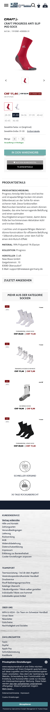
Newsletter (7, 619)
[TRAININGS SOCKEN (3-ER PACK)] (25, 358)
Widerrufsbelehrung (11, 543)
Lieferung (6, 533)
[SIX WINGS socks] (25, 396)
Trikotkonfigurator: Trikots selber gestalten (21, 589)
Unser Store (7, 615)
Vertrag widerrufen (11, 520)
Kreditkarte (7, 655)
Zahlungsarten (9, 526)
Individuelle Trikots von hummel (17, 592)
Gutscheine (7, 622)
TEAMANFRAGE (25, 167)
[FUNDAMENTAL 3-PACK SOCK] (25, 321)
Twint (4, 642)
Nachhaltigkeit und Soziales (15, 625)
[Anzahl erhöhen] (23, 139)
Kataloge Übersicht (11, 586)
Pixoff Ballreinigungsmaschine (16, 582)
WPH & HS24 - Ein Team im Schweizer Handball (25, 612)
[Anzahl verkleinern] (14, 139)
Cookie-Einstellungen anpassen (17, 556)
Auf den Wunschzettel (26, 162)
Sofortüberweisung (11, 652)
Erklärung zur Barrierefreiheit (15, 553)
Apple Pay (7, 648)
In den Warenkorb (25, 152)
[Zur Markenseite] (11, 19)
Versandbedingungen (12, 530)
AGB (4, 540)
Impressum (7, 550)
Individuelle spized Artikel (14, 596)
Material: (7, 244)
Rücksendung (8, 536)
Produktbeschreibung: (15, 190)
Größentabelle (33, 131)
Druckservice (8, 579)
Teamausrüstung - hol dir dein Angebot (20, 572)
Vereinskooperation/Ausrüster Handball (20, 576)
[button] (6, 5)
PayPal (5, 645)
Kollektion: (9, 250)
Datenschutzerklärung (12, 546)
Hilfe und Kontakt (10, 523)
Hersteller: (9, 255)
